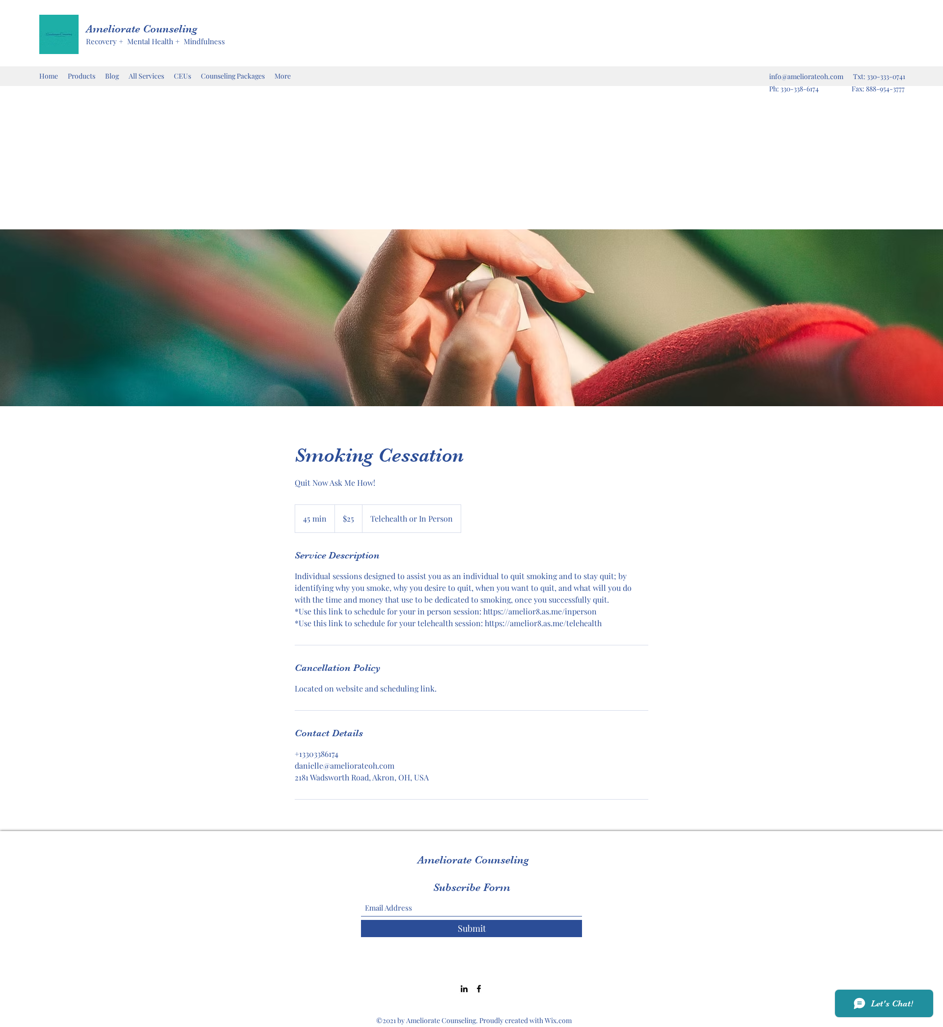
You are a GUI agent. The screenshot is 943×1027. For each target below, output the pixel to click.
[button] (182, 76)
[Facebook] (479, 989)
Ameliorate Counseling (141, 29)
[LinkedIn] (464, 989)
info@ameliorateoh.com (806, 76)
